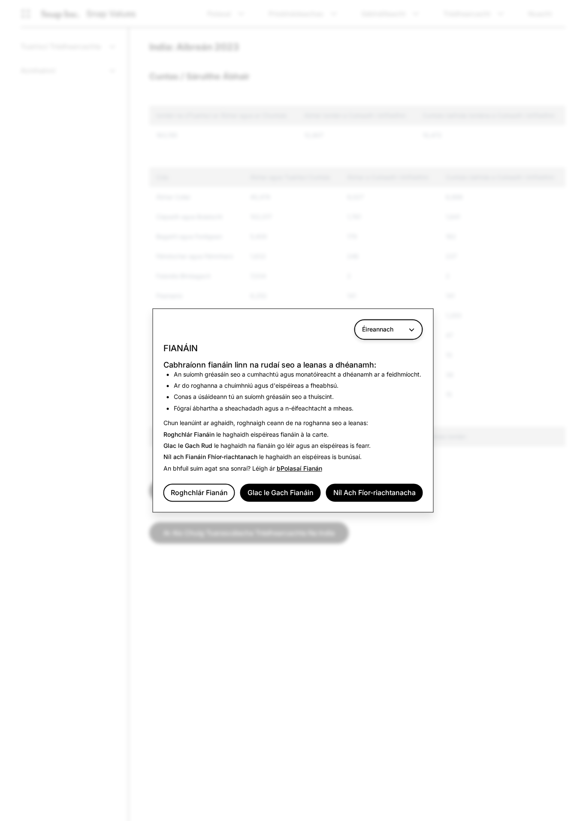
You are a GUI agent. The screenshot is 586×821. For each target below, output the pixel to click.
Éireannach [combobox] (377, 329)
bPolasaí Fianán (299, 468)
